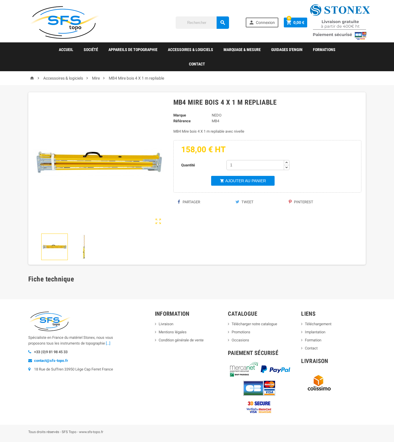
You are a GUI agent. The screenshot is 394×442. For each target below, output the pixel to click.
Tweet (247, 202)
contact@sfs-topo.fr (51, 360)
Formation (313, 340)
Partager (191, 202)
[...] (108, 343)
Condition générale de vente (181, 340)
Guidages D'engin (287, 49)
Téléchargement (318, 324)
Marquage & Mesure (242, 49)
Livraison (166, 324)
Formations (324, 49)
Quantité (188, 165)
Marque (179, 115)
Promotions (241, 332)
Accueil (66, 49)
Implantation (315, 332)
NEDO (217, 115)
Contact (197, 64)
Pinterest (303, 202)
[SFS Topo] (64, 22)
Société (91, 49)
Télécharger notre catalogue (254, 324)
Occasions (240, 340)
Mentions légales (173, 332)
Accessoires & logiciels (190, 49)
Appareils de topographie (132, 49)
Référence (182, 121)
